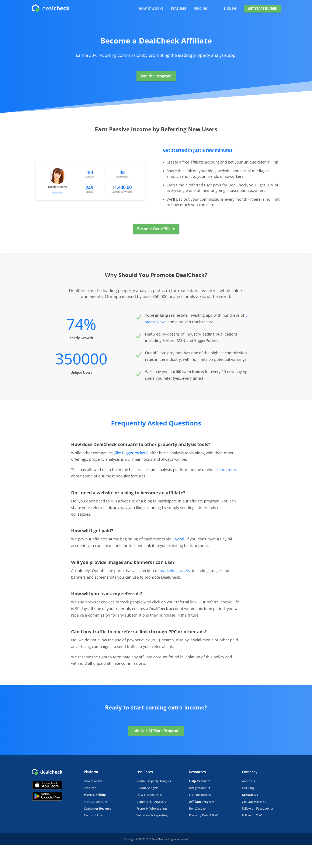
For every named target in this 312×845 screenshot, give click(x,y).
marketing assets (175, 570)
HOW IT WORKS (151, 9)
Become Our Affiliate (156, 228)
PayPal (178, 538)
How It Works (93, 781)
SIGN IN (230, 9)
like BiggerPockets (131, 452)
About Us (248, 781)
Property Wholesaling (151, 808)
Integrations (197, 788)
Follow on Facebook (255, 808)
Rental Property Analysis (153, 781)
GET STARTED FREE (262, 8)
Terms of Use (93, 815)
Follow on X (250, 815)
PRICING (200, 9)
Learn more (227, 469)
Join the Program (156, 75)
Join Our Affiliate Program (156, 730)
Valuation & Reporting (152, 815)
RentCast (195, 808)
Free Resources (200, 795)
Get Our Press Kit (254, 802)
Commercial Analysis (151, 802)
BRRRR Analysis (147, 788)
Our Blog (248, 788)
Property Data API (201, 815)
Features (90, 788)
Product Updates (96, 802)
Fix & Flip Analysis (149, 795)
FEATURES (178, 9)
